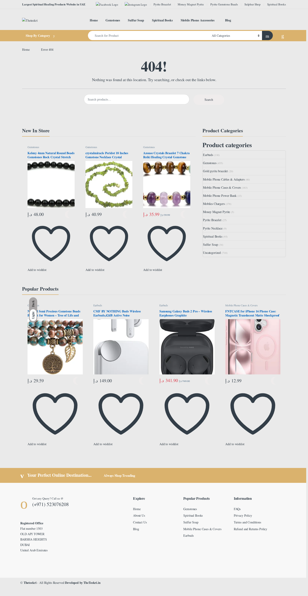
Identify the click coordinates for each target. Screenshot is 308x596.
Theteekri (30, 582)
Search (209, 99)
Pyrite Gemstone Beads (224, 4)
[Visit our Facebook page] (107, 4)
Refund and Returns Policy (250, 529)
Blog (228, 20)
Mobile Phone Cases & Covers (222, 187)
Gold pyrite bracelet (215, 171)
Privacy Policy (243, 515)
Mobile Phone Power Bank (220, 195)
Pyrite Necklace (213, 228)
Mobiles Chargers (214, 204)
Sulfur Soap (136, 20)
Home (94, 20)
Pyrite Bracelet (162, 4)
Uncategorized (212, 252)
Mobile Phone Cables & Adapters (224, 179)
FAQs (237, 509)
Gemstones (113, 20)
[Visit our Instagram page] (136, 4)
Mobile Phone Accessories (198, 20)
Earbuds (208, 155)
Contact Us (140, 522)
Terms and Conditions (247, 522)
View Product (70, 214)
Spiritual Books (276, 4)
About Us (139, 515)
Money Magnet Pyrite (191, 4)
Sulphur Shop (252, 4)
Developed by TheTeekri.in (83, 582)
